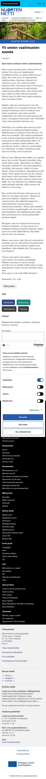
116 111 (7, 718)
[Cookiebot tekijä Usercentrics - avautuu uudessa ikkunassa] (33, 345)
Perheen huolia (7, 462)
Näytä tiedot (34, 410)
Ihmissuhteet (7, 445)
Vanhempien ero (8, 459)
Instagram (9, 678)
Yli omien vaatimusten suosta (22, 20)
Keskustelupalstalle (10, 3)
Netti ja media (8, 510)
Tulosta (23, 308)
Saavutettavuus (23, 750)
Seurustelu (6, 453)
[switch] (40, 387)
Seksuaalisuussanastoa (10, 438)
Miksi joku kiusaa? (8, 473)
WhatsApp (23, 302)
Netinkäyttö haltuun (9, 524)
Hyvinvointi (6, 503)
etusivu (5, 18)
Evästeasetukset (23, 754)
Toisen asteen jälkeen (10, 556)
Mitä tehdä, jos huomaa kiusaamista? (15, 488)
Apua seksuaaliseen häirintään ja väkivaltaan (18, 603)
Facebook (8, 302)
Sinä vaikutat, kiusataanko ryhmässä (15, 476)
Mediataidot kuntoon (9, 518)
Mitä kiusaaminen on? (10, 470)
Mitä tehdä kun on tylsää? (11, 568)
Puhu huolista (7, 595)
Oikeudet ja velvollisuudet (11, 577)
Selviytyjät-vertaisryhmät (10, 485)
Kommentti (6, 331)
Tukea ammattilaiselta (10, 598)
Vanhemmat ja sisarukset (11, 455)
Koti (3, 574)
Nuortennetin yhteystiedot (12, 652)
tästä (35, 701)
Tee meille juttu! (7, 618)
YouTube (8, 680)
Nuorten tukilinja (8, 592)
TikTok (7, 675)
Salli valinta (23, 425)
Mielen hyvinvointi (8, 500)
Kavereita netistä (8, 527)
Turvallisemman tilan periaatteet (14, 661)
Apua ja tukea (8, 584)
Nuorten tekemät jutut (22, 18)
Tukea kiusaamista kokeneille (12, 482)
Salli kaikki (23, 417)
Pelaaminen (6, 521)
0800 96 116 (10, 730)
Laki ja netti (6, 535)
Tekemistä (6, 611)
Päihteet (5, 506)
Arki (4, 564)
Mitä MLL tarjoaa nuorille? (11, 615)
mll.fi (4, 643)
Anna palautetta (8, 656)
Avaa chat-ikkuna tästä (11, 742)
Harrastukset (6, 571)
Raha (4, 580)
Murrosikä (5, 497)
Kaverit (4, 450)
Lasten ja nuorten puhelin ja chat (13, 589)
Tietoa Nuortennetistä (10, 648)
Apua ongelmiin (7, 601)
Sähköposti (9, 308)
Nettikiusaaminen (8, 530)
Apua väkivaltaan (8, 607)
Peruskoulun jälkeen (9, 553)
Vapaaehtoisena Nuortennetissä (13, 621)
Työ (3, 559)
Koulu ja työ (7, 543)
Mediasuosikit (7, 539)
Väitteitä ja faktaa (8, 441)
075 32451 (8, 641)
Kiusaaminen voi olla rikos (11, 479)
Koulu (4, 550)
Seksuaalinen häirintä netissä (12, 533)
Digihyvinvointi (7, 515)
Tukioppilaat (6, 547)
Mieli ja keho (9, 286)
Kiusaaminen (7, 466)
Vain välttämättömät (23, 432)
